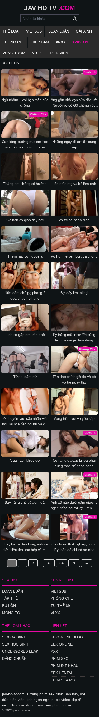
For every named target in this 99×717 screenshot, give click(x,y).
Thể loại (11, 31)
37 (49, 563)
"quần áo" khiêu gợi (25, 460)
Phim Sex (59, 658)
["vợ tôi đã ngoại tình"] (74, 203)
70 (74, 563)
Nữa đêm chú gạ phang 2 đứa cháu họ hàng (24, 295)
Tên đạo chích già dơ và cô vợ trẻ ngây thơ (74, 379)
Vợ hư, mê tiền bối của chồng (74, 256)
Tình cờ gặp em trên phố (25, 334)
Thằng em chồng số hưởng (25, 184)
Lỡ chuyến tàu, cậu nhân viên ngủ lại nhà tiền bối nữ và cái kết (24, 421)
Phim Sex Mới (64, 680)
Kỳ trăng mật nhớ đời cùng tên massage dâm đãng (74, 337)
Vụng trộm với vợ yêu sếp (74, 418)
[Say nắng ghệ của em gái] (25, 485)
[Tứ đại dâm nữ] (25, 359)
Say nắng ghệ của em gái (24, 502)
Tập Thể (10, 598)
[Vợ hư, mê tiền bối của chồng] (74, 239)
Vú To (37, 53)
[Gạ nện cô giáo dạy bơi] (25, 203)
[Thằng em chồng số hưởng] (25, 166)
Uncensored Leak (20, 651)
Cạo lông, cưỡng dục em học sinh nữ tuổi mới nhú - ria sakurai (25, 144)
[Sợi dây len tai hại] (74, 275)
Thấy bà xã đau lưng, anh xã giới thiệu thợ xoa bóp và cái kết (25, 547)
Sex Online (62, 644)
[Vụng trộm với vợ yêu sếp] (74, 401)
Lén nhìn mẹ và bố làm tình (74, 184)
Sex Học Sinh (15, 644)
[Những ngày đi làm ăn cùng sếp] (74, 124)
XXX (54, 651)
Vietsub (34, 31)
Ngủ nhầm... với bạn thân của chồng (24, 102)
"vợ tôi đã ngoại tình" (74, 220)
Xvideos (80, 42)
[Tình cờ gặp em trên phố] (25, 317)
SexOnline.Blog (67, 637)
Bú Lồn (9, 605)
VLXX (55, 613)
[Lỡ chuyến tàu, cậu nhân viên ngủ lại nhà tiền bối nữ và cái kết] (25, 401)
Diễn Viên (59, 53)
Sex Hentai (61, 673)
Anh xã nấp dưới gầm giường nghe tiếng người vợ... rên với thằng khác (74, 505)
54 (61, 563)
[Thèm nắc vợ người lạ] (25, 239)
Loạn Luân (58, 31)
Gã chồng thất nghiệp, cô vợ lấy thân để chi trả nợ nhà (74, 547)
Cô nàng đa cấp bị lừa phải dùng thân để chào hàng (74, 463)
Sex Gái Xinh (14, 637)
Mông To (11, 613)
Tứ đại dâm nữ (25, 377)
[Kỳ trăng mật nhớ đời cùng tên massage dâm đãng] (74, 317)
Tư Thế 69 (60, 605)
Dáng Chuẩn (14, 658)
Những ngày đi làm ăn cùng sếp (74, 144)
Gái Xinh (84, 31)
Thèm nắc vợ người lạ (25, 256)
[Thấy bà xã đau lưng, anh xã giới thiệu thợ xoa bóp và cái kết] (25, 527)
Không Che (14, 42)
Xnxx (60, 42)
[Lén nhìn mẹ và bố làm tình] (74, 166)
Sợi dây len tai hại (74, 293)
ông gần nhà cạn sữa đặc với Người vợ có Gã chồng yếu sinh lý (74, 103)
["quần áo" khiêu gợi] (25, 443)
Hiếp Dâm (40, 42)
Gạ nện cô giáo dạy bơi (24, 220)
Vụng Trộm (14, 53)
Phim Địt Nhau (64, 666)
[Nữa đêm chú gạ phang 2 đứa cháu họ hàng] (25, 275)
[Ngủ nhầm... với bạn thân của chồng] (25, 82)
